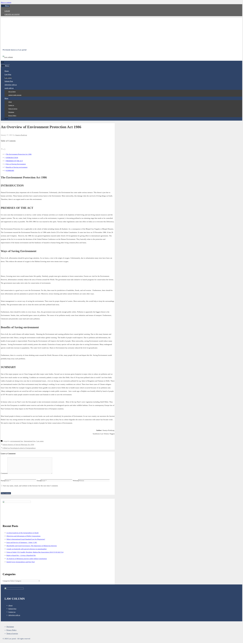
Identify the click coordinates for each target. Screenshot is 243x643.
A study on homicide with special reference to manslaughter (26, 549)
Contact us (11, 105)
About (10, 102)
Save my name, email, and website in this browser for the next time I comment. (30, 486)
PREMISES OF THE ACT (14, 161)
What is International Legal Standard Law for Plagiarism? (25, 539)
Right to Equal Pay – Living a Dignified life (21, 555)
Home (7, 71)
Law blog (8, 74)
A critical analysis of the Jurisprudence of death (22, 533)
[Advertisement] (60, 33)
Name (3, 481)
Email (39, 481)
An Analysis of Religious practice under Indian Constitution (26, 559)
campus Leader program (14, 95)
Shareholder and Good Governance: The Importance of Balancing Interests (31, 546)
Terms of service (12, 108)
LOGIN (7, 11)
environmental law (16, 441)
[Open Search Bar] (2, 62)
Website (75, 481)
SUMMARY (10, 170)
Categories (6, 581)
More (6, 98)
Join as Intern (12, 91)
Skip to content (6, 2)
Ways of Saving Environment (16, 164)
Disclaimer (11, 112)
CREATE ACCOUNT (12, 14)
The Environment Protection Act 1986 (19, 154)
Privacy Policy (12, 115)
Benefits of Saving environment (16, 167)
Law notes (8, 78)
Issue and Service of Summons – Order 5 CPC (21, 542)
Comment (4, 473)
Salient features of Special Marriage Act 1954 (18, 445)
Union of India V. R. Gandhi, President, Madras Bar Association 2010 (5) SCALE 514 (34, 552)
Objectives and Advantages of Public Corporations (23, 536)
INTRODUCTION (12, 158)
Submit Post (9, 81)
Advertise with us (11, 85)
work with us (9, 88)
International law (30, 441)
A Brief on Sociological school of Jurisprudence (19, 448)
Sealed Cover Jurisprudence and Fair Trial (20, 562)
